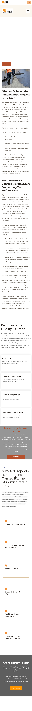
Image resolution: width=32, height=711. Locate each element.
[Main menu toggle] (28, 11)
